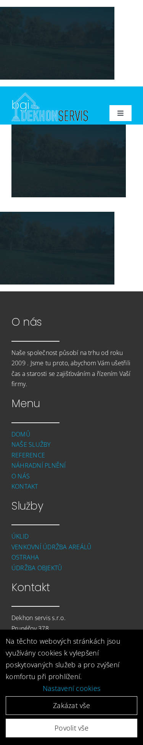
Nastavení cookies (72, 688)
